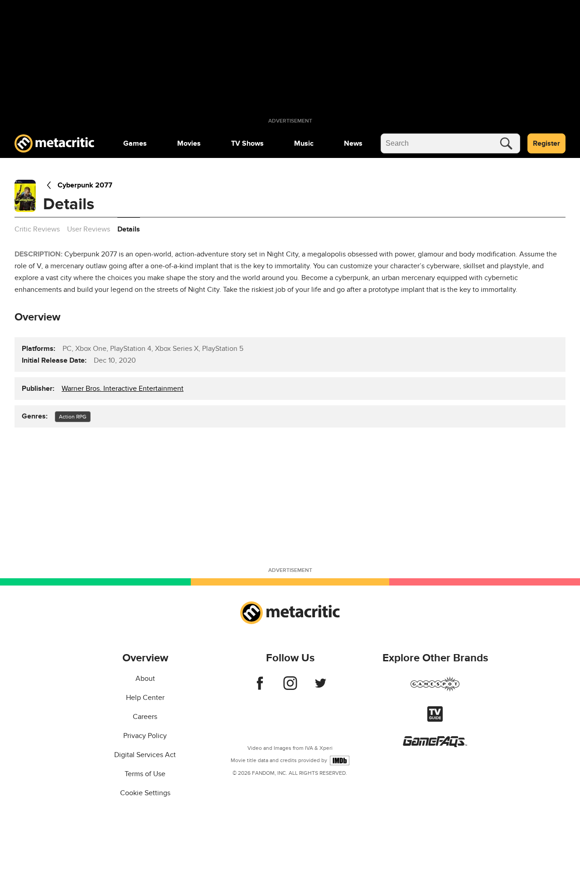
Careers (145, 716)
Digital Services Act (145, 754)
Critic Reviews (37, 229)
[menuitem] (135, 143)
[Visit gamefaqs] (435, 744)
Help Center (145, 697)
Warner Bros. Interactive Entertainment (123, 388)
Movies (189, 143)
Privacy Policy (145, 735)
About (145, 678)
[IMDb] (339, 760)
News (353, 143)
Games (135, 143)
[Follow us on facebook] (260, 687)
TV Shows (247, 143)
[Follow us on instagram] (290, 687)
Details (128, 229)
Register (546, 143)
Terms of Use (145, 773)
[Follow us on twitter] (321, 687)
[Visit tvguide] (435, 719)
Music (304, 143)
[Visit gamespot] (435, 689)
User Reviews (88, 229)
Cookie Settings (145, 792)
